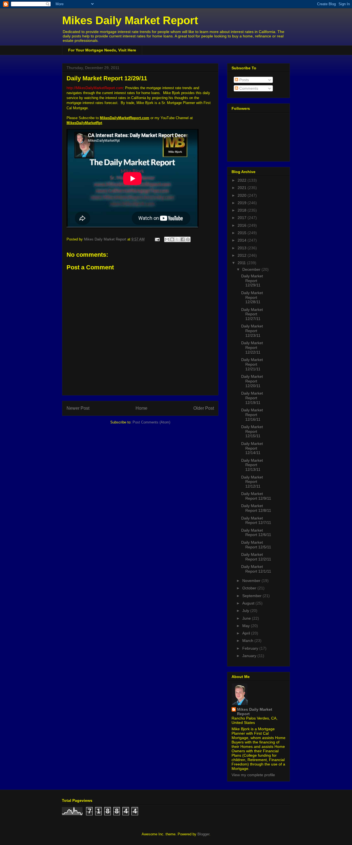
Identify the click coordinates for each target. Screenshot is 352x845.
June (247, 618)
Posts (243, 80)
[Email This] (167, 239)
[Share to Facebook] (182, 239)
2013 (243, 248)
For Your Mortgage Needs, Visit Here (102, 50)
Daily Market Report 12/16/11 (252, 415)
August (248, 603)
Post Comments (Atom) (151, 422)
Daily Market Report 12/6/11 (256, 532)
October (249, 588)
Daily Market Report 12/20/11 (252, 381)
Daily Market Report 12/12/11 (252, 482)
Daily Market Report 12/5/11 (256, 544)
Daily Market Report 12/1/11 (256, 568)
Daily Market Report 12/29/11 (252, 281)
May (246, 626)
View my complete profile (253, 775)
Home (141, 408)
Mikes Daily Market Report (130, 20)
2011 (242, 263)
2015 (243, 233)
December (252, 269)
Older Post (203, 408)
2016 (243, 225)
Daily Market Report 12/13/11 (252, 465)
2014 (243, 240)
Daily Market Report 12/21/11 (252, 364)
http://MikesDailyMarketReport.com (95, 88)
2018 (243, 210)
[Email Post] (157, 239)
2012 (243, 255)
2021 (243, 187)
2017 (243, 217)
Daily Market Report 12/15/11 (252, 431)
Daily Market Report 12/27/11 (252, 314)
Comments (248, 88)
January (249, 655)
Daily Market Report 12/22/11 (252, 347)
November (252, 580)
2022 (243, 180)
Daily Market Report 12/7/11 (256, 520)
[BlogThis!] (172, 239)
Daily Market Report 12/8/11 (256, 508)
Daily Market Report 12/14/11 (252, 448)
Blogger (203, 834)
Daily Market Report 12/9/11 (256, 496)
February (250, 648)
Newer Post (78, 408)
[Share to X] (177, 239)
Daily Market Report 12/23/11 (252, 331)
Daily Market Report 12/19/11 (252, 398)
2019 (243, 203)
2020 (243, 195)
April (246, 633)
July (246, 610)
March (248, 640)
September (252, 596)
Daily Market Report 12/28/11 (252, 297)
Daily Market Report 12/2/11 (256, 556)
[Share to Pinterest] (188, 239)
